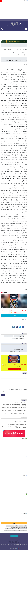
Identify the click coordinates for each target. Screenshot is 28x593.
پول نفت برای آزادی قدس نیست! (18, 349)
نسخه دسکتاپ (14, 536)
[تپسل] (1, 40)
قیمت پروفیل (20, 530)
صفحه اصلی (24, 45)
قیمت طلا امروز (8, 529)
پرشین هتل (13, 527)
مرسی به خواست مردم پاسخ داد (18, 347)
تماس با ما (14, 20)
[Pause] (3, 307)
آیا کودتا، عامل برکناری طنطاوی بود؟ (17, 346)
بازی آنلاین (16, 526)
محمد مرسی (15, 338)
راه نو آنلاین (21, 526)
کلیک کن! (14, 315)
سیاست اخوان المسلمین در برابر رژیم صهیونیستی (15, 351)
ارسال (3, 395)
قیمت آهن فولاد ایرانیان (22, 529)
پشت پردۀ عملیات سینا (19, 55)
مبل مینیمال (24, 527)
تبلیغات (9, 20)
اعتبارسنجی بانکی (14, 529)
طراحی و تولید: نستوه (13, 548)
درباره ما (12, 20)
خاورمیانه (12, 45)
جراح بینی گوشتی (18, 527)
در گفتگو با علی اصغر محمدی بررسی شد (20, 53)
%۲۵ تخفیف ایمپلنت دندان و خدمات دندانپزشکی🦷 (14, 365)
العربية (24, 20)
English (21, 20)
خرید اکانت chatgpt (8, 530)
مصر (12, 336)
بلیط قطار (25, 530)
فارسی (26, 20)
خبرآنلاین (14, 24)
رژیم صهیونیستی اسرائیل (19, 336)
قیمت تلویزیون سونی (10, 526)
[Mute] (5, 307)
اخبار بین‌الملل (18, 45)
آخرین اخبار (24, 400)
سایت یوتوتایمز (14, 530)
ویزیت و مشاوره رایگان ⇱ (14, 369)
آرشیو (7, 20)
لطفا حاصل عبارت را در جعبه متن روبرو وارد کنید (18, 389)
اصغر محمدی (7, 336)
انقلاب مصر (21, 338)
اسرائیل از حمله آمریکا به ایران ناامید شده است (18, 402)
